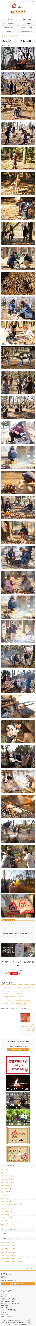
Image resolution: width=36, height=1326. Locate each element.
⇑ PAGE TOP (29, 1269)
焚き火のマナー (5, 1185)
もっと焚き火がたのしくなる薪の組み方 (12, 1261)
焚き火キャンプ (5, 1182)
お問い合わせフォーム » (18, 1049)
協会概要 (9, 31)
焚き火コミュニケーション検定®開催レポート (16, 993)
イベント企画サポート (26, 23)
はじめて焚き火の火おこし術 (9, 1252)
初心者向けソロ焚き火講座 (8, 1301)
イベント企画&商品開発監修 (8, 1310)
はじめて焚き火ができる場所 (9, 1255)
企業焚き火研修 (27, 19)
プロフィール (4, 1314)
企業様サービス (5, 1305)
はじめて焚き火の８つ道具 (8, 1249)
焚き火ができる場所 (6, 1179)
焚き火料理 (4, 1214)
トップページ (9, 19)
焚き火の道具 (4, 1198)
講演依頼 (3, 1312)
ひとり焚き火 (4, 1169)
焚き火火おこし (5, 1217)
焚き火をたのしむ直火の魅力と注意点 (11, 1258)
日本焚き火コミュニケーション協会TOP (10, 35)
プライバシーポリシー (7, 1297)
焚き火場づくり (5, 1211)
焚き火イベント (5, 1176)
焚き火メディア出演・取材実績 (9, 1204)
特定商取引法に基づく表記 (8, 1299)
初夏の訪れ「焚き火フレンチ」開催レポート (16, 1003)
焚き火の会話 (4, 1188)
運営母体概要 (4, 1277)
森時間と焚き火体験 (27, 27)
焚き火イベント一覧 (6, 1316)
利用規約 (18, 1324)
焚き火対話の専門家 (27, 31)
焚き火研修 (4, 1221)
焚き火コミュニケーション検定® (10, 1303)
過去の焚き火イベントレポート (27, 35)
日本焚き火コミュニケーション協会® (24, 1320)
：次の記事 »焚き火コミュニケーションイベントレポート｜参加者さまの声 (27, 1028)
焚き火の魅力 (4, 1201)
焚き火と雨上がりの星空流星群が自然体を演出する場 (18, 1000)
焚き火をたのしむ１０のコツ (9, 1242)
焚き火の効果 (4, 1192)
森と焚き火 (4, 1172)
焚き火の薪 (4, 1195)
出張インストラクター (8, 23)
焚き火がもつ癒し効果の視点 (9, 1245)
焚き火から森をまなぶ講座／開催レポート (15, 996)
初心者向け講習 (9, 27)
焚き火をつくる (5, 1208)
